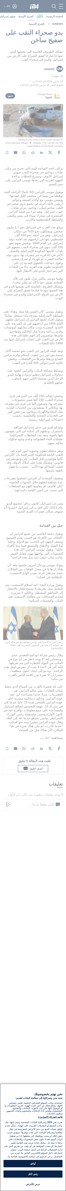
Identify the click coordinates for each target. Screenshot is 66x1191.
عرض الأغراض (33, 1184)
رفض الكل (33, 1174)
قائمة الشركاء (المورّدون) (50, 1117)
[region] (33, 1137)
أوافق (33, 1163)
